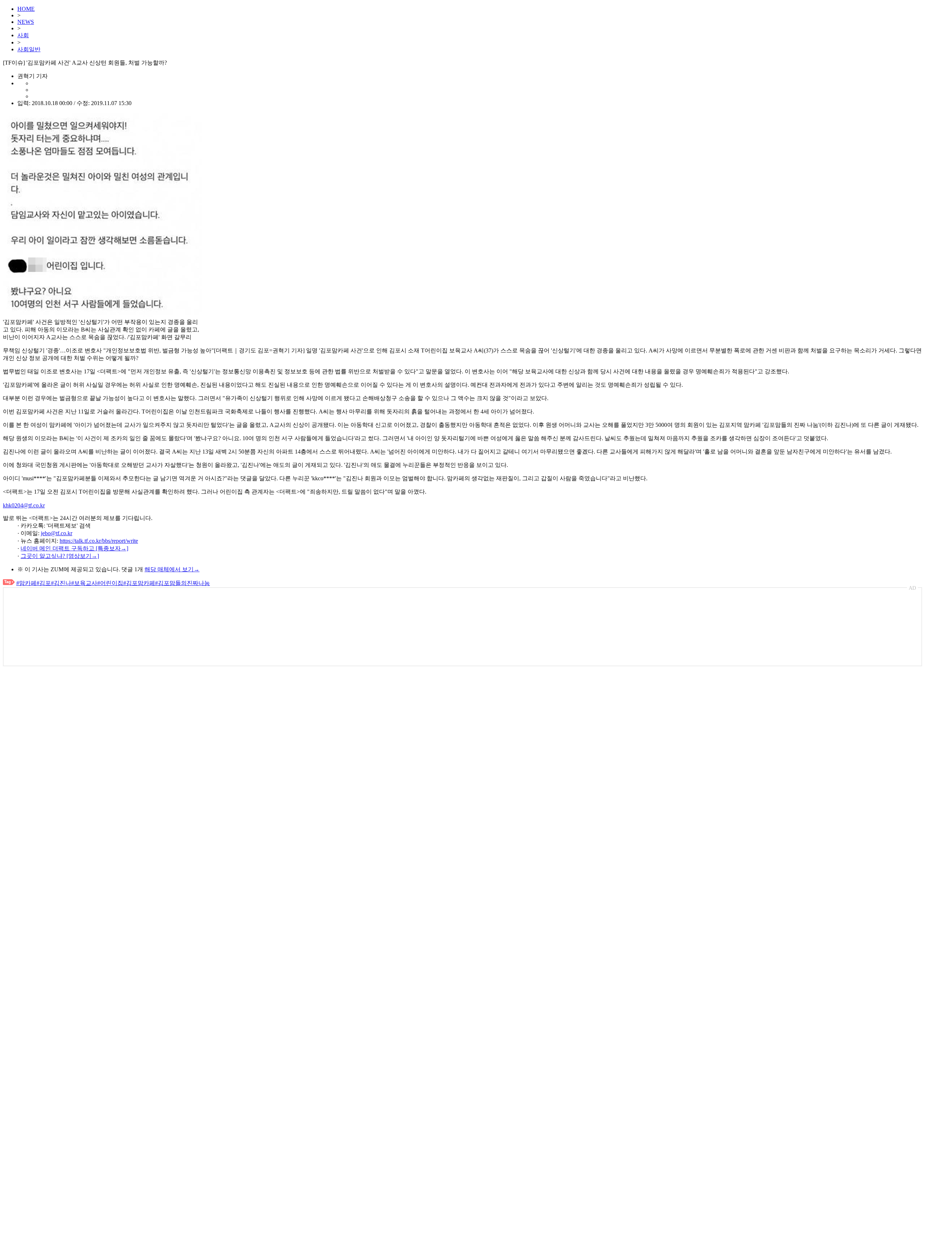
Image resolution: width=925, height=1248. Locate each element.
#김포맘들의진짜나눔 (182, 583)
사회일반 (28, 49)
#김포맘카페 (139, 583)
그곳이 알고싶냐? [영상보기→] (60, 556)
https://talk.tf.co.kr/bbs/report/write (99, 541)
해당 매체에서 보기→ (172, 569)
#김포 (43, 583)
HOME (26, 9)
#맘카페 (26, 583)
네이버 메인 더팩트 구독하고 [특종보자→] (74, 548)
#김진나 (61, 583)
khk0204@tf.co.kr (24, 505)
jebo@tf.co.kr (56, 533)
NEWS (25, 22)
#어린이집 (110, 583)
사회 (23, 35)
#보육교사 (84, 583)
